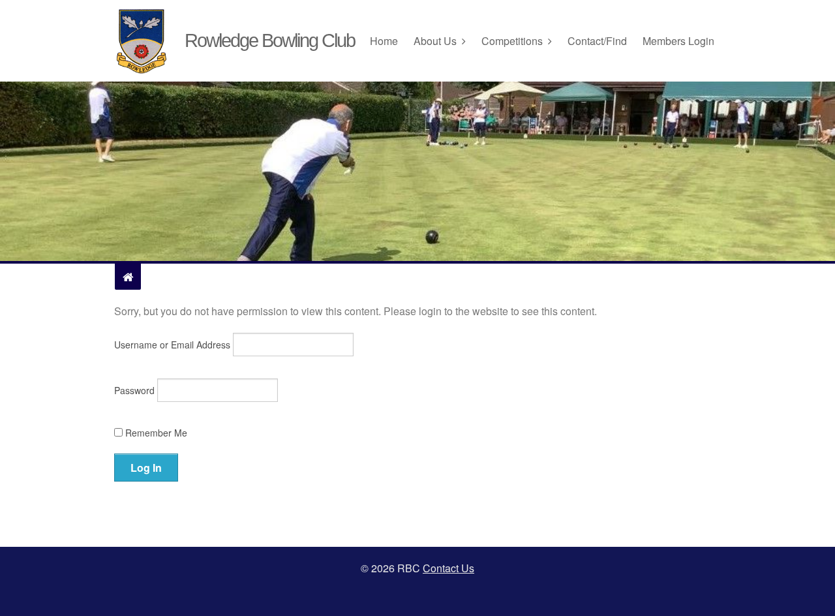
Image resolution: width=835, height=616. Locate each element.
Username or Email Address (172, 344)
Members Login (678, 40)
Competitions (512, 40)
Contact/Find (597, 40)
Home (384, 40)
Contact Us (448, 568)
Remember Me (155, 432)
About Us (435, 40)
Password (134, 390)
